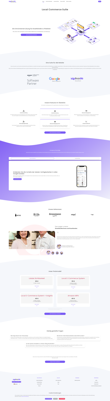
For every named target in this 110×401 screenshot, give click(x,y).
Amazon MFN (62, 1)
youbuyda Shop (56, 1)
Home (43, 1)
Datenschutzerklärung (25, 396)
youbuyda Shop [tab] (77, 158)
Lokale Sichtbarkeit (49, 1)
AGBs (96, 380)
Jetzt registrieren (58, 380)
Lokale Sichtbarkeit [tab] (32, 158)
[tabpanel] (55, 175)
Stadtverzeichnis (77, 380)
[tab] (48, 253)
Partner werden (68, 1)
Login (58, 382)
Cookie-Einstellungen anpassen (96, 385)
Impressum (96, 382)
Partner (39, 385)
